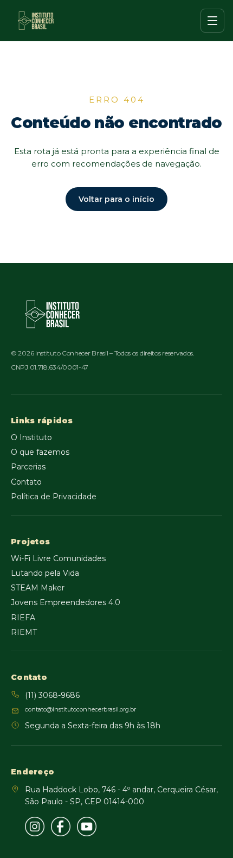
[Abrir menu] (212, 21)
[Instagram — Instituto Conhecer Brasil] (34, 826)
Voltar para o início (116, 199)
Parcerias (28, 467)
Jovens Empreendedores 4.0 (65, 602)
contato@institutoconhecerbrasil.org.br (80, 709)
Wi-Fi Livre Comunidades (58, 558)
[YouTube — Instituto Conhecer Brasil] (86, 826)
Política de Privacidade (53, 496)
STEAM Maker (37, 588)
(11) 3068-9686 (52, 695)
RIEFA (23, 617)
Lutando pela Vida (45, 573)
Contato (26, 482)
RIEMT (24, 632)
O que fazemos (40, 452)
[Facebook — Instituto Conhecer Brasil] (60, 826)
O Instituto (31, 437)
